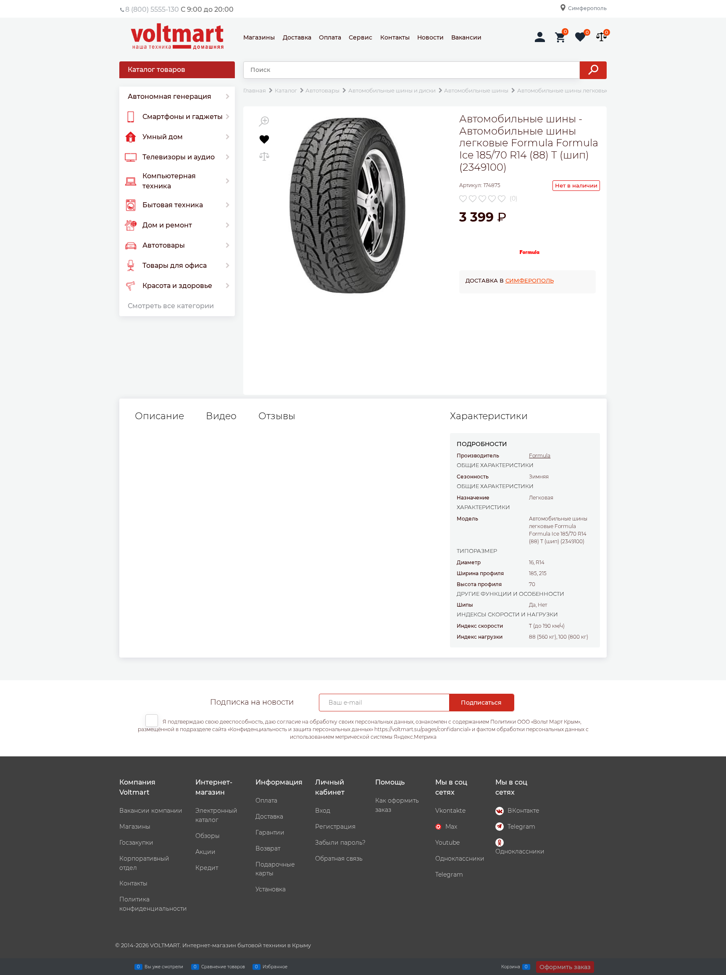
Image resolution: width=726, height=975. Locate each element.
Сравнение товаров (223, 966)
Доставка (297, 37)
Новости (430, 37)
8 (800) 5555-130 (152, 9)
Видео (221, 416)
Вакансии (466, 37)
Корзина (510, 966)
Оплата (330, 37)
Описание (159, 416)
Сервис (360, 37)
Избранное (275, 966)
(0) (514, 198)
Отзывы (276, 416)
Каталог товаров (156, 70)
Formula (539, 455)
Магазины (259, 37)
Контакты (395, 37)
